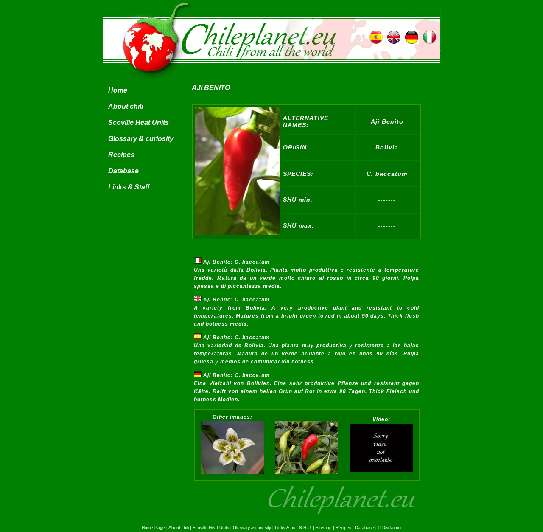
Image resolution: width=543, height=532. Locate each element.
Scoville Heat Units (138, 122)
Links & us (285, 527)
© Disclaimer (390, 527)
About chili (125, 106)
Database (123, 171)
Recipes (121, 154)
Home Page (153, 527)
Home (117, 90)
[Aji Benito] (237, 232)
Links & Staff (128, 187)
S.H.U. (305, 527)
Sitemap (324, 527)
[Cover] (381, 470)
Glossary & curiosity (141, 138)
